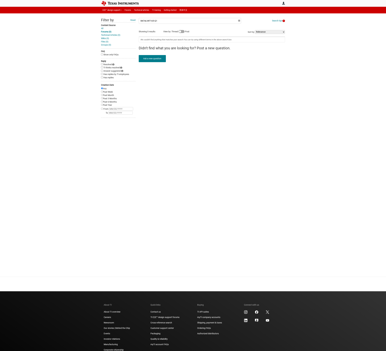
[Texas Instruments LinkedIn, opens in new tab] (246, 321)
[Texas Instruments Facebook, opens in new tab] (256, 313)
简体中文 (183, 10)
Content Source (108, 25)
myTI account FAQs (159, 344)
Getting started (170, 10)
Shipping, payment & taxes (209, 322)
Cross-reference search (161, 322)
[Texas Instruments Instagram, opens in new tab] (246, 313)
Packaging (155, 333)
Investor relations (112, 339)
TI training (156, 10)
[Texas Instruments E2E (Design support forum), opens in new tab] (256, 321)
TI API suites (203, 312)
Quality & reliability (159, 339)
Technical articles (141, 10)
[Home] (122, 3)
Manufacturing (111, 344)
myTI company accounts (208, 317)
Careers (107, 317)
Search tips (277, 20)
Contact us (155, 312)
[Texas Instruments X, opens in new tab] (267, 313)
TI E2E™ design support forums (164, 317)
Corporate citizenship (114, 350)
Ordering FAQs (204, 328)
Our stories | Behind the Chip (117, 328)
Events (107, 333)
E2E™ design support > (112, 10)
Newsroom (109, 322)
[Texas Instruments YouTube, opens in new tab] (267, 321)
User (283, 3)
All (102, 28)
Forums (128, 10)
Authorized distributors (208, 333)
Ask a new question (152, 58)
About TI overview (112, 312)
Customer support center (162, 328)
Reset (133, 20)
